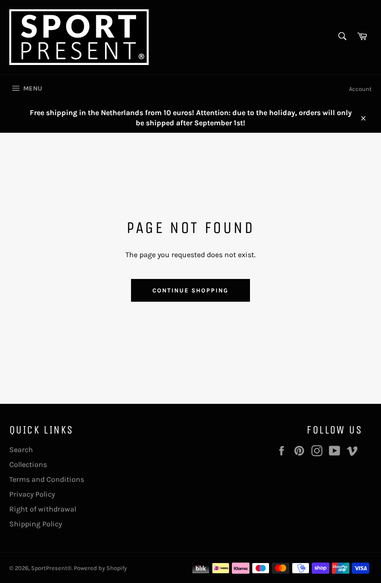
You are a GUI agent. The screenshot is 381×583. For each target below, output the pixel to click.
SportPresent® (51, 567)
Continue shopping (190, 290)
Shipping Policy (35, 523)
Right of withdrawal (42, 509)
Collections (28, 464)
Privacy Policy (32, 494)
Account (360, 88)
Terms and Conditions (46, 479)
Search (21, 449)
